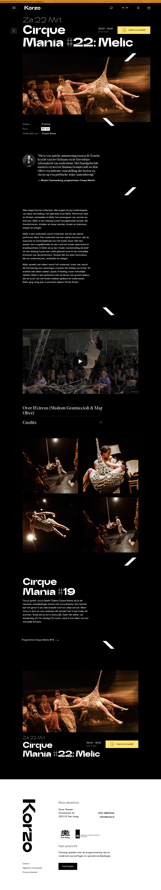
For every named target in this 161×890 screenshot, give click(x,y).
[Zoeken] (112, 8)
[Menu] (14, 8)
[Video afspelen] (80, 361)
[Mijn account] (138, 8)
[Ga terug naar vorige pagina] (14, 31)
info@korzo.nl (107, 816)
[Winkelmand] (148, 7)
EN (127, 8)
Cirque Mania (49, 133)
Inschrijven (67, 866)
